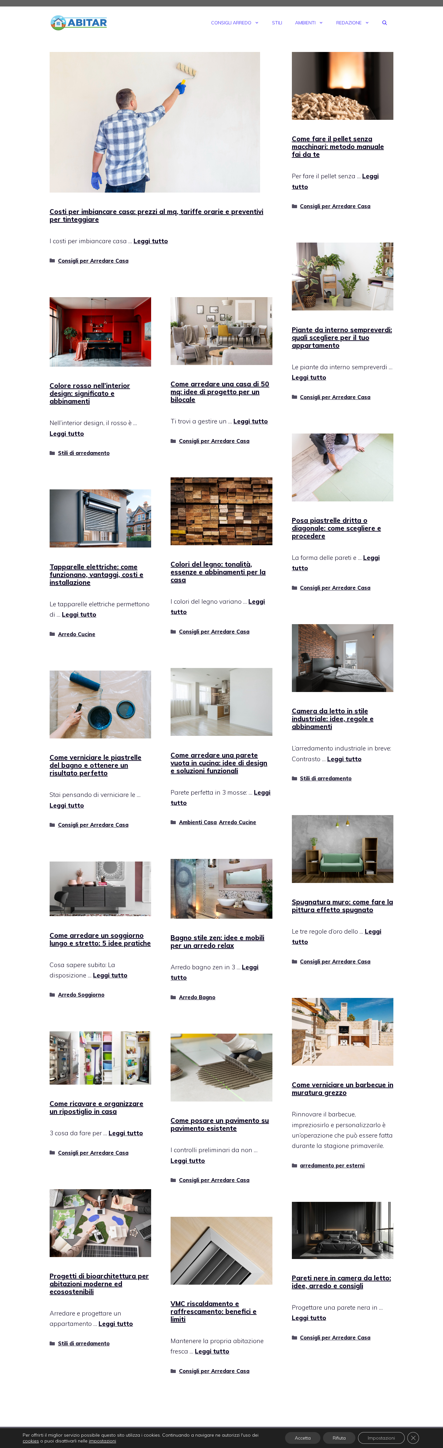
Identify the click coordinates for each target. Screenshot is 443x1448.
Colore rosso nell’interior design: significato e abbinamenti (90, 393)
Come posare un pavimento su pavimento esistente (220, 1124)
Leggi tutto (151, 241)
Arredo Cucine (76, 634)
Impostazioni (381, 1438)
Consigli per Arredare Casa (93, 261)
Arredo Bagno (197, 997)
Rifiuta (339, 1438)
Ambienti (305, 23)
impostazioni (102, 1441)
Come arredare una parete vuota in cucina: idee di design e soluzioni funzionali (219, 763)
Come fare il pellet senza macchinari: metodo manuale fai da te (338, 146)
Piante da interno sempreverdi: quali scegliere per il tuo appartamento (342, 337)
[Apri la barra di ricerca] (384, 22)
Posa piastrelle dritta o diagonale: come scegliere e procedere (336, 528)
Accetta (303, 1438)
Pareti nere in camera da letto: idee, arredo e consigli (341, 1282)
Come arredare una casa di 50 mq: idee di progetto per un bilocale (220, 392)
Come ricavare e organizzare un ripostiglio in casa (96, 1107)
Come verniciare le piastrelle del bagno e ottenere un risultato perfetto (95, 765)
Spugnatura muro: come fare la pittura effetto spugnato (342, 906)
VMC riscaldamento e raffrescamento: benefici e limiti (214, 1311)
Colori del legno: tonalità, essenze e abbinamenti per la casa (218, 572)
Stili (277, 23)
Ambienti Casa (198, 822)
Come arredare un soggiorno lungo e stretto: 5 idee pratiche (100, 939)
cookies (31, 1441)
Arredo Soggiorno (81, 994)
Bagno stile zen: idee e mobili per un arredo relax (217, 942)
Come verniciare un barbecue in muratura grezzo (342, 1089)
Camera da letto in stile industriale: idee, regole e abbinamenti (333, 719)
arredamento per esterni (332, 1165)
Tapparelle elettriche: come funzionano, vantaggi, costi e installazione (96, 574)
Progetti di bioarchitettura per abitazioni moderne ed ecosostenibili (99, 1284)
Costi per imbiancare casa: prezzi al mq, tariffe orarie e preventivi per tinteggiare (156, 215)
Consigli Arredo (231, 23)
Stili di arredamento (84, 453)
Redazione (349, 23)
